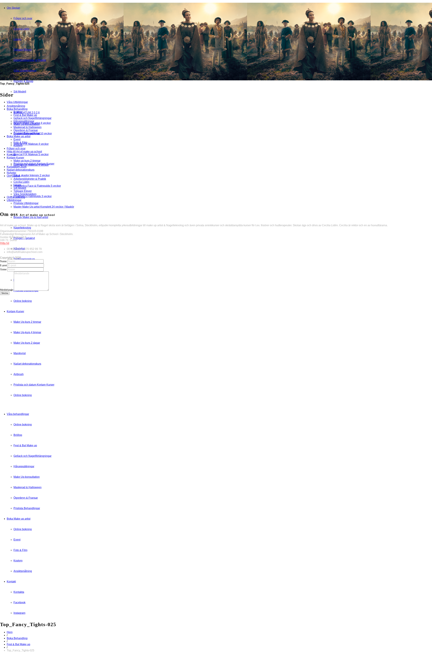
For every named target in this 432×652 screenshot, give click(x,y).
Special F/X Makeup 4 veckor (31, 143)
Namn (3, 261)
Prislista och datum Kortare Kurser (34, 384)
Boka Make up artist (18, 518)
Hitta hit (4, 243)
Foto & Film (20, 550)
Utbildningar (14, 200)
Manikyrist (20, 353)
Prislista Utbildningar (26, 203)
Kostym (18, 560)
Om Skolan (13, 7)
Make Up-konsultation (27, 476)
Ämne (3, 269)
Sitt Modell (20, 91)
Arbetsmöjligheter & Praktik (30, 60)
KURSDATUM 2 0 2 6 (27, 112)
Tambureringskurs (24, 259)
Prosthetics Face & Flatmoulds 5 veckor (37, 185)
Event (17, 539)
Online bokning (23, 300)
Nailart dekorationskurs (27, 363)
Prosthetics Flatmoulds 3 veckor (33, 196)
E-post (3, 265)
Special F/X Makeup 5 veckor (31, 154)
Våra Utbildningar (17, 102)
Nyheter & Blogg (23, 81)
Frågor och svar (23, 18)
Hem (9, 632)
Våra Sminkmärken (25, 70)
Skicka (4, 293)
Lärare (17, 39)
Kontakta (19, 592)
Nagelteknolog (22, 227)
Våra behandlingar (18, 414)
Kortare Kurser (15, 311)
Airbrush (19, 374)
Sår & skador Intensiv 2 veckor (32, 175)
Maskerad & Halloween (28, 487)
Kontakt (11, 581)
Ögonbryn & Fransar (26, 497)
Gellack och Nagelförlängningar (32, 455)
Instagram (19, 612)
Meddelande (6, 289)
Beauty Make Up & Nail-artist (31, 217)
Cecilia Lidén (21, 28)
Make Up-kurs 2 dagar (27, 342)
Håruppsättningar (24, 466)
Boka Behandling (17, 638)
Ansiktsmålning (23, 571)
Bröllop (18, 435)
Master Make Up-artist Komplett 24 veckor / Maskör (44, 206)
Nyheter (11, 172)
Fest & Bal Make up (25, 445)
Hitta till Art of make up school (24, 151)
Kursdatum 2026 (16, 166)
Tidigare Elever (23, 49)
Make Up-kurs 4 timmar (27, 332)
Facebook (19, 602)
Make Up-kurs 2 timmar (27, 321)
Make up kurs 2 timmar (27, 160)
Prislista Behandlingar (27, 508)
